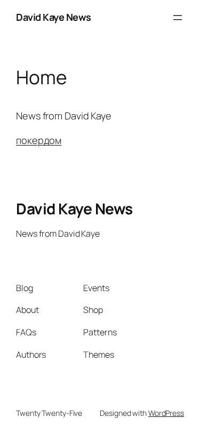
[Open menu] (177, 17)
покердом (38, 140)
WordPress (166, 413)
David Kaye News (53, 17)
